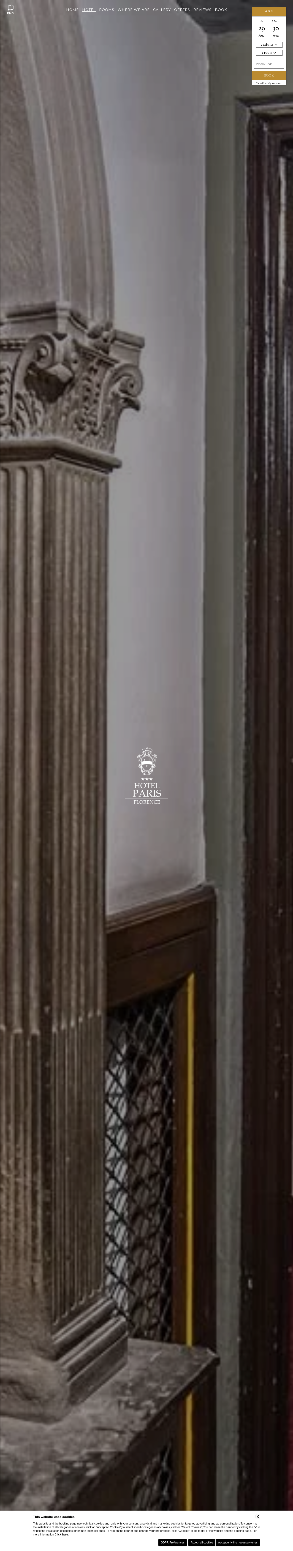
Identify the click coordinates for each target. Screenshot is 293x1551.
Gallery (162, 10)
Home (72, 10)
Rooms (106, 10)
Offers (182, 10)
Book (221, 10)
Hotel (89, 10)
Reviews (202, 10)
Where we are (134, 10)
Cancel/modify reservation (269, 83)
